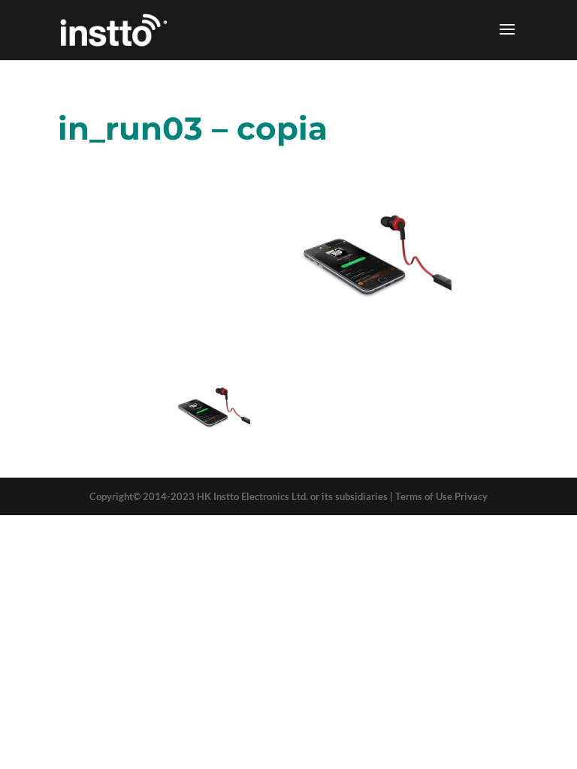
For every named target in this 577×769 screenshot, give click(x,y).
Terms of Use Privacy (441, 496)
